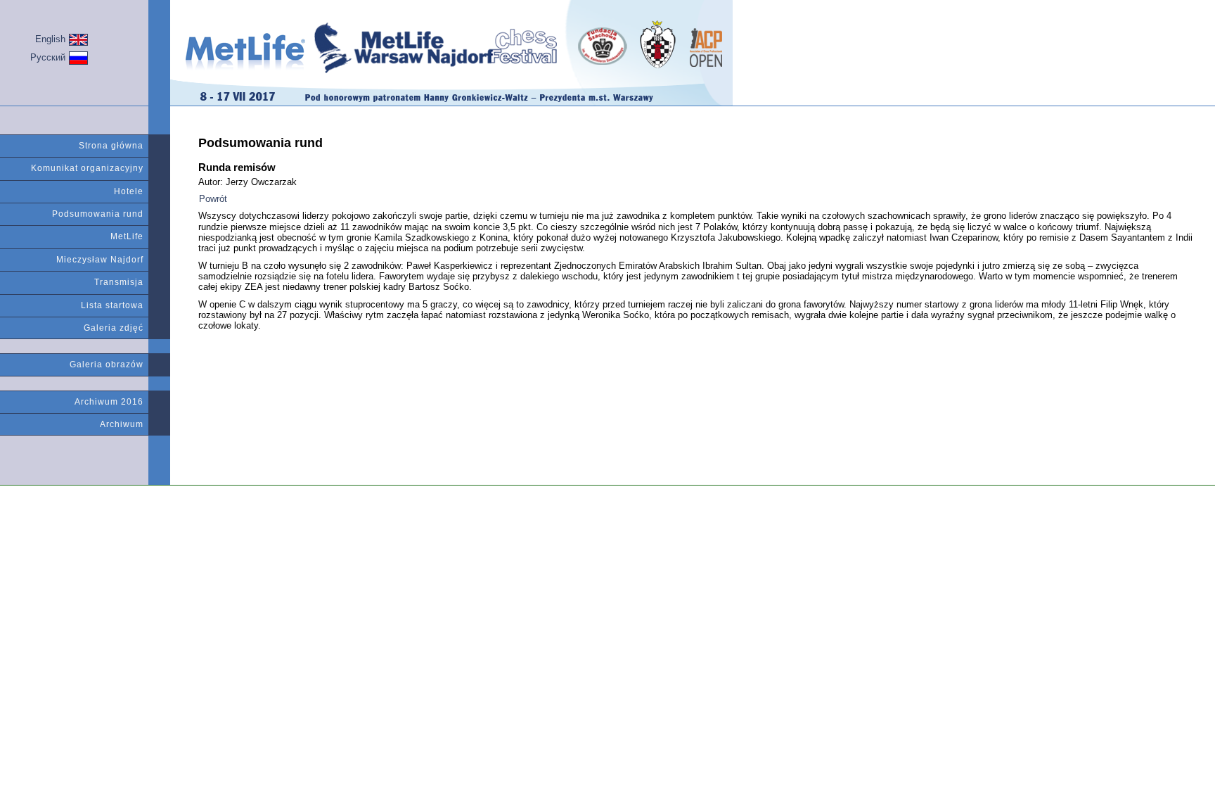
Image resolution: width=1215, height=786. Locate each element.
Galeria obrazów (106, 364)
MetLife (126, 236)
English (50, 39)
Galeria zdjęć (113, 328)
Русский (47, 57)
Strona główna (111, 146)
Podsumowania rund (97, 214)
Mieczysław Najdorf (99, 260)
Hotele (128, 191)
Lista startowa (112, 305)
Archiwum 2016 (109, 402)
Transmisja (118, 282)
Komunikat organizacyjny (87, 168)
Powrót (213, 199)
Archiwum (121, 424)
